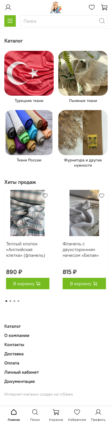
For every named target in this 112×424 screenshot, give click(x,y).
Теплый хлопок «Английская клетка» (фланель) (25, 249)
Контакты (14, 344)
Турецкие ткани (29, 100)
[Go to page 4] (18, 301)
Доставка (14, 353)
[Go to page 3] (14, 301)
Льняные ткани (83, 100)
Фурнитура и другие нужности (83, 162)
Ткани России (29, 160)
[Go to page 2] (10, 301)
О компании (16, 335)
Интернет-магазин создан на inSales (38, 394)
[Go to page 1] (6, 301)
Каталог (12, 326)
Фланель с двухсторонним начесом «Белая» (81, 249)
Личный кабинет (21, 372)
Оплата (11, 363)
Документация (19, 381)
